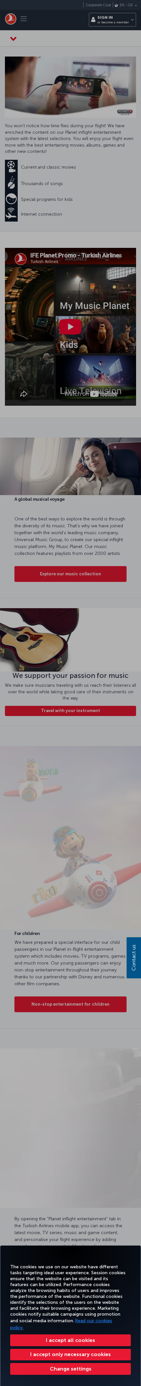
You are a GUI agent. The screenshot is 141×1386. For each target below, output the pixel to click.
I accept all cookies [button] (70, 1340)
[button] (70, 1369)
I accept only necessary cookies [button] (70, 1354)
